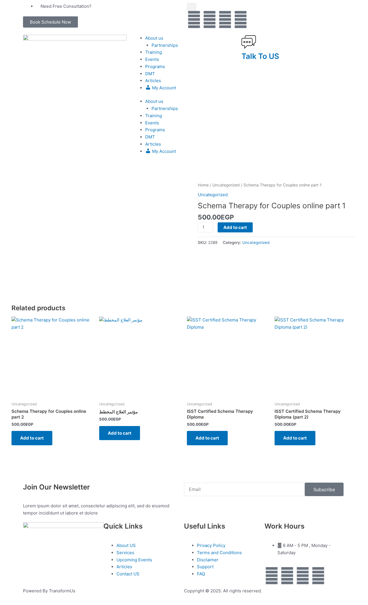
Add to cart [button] (32, 438)
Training (153, 52)
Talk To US (260, 56)
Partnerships (165, 45)
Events (152, 59)
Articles (153, 80)
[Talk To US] (248, 42)
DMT (150, 73)
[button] (50, 22)
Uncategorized (226, 185)
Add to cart (235, 227)
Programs (155, 66)
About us (154, 38)
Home (203, 185)
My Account (163, 87)
